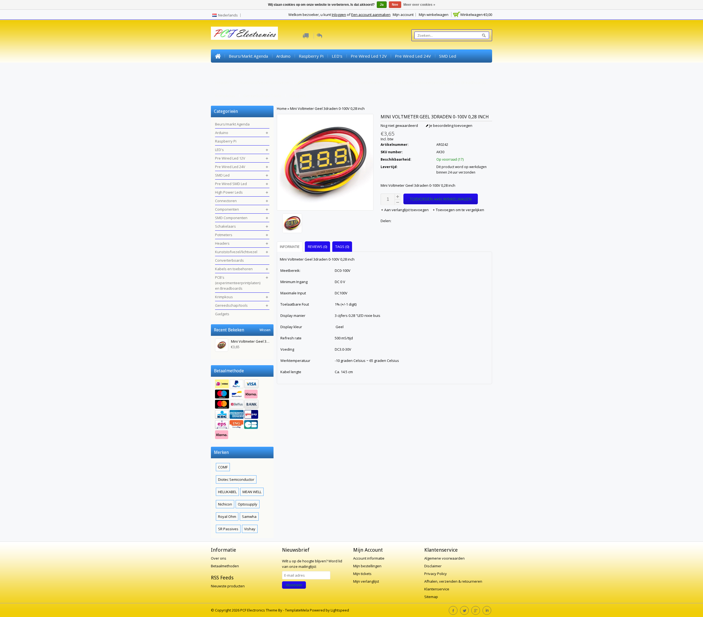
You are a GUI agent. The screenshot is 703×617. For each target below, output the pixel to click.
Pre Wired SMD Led (233, 69)
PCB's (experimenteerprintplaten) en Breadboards (438, 82)
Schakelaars (425, 69)
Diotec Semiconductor (236, 479)
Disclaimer (433, 565)
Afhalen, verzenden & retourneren (453, 581)
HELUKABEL (227, 491)
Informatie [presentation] (290, 246)
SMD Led (447, 56)
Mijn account (403, 14)
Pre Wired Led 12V (369, 56)
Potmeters (454, 69)
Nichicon (225, 504)
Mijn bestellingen (367, 565)
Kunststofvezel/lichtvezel (264, 82)
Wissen (265, 330)
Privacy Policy (435, 573)
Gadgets (297, 95)
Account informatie (368, 558)
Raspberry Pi (311, 56)
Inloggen (339, 14)
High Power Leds (277, 69)
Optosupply (247, 504)
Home (218, 56)
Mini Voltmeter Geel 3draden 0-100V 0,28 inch (327, 108)
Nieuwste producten (228, 586)
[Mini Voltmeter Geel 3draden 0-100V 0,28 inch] (325, 223)
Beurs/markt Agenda (248, 56)
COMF (223, 467)
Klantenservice (436, 589)
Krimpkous (225, 95)
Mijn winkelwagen (433, 14)
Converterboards (314, 82)
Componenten (347, 69)
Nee (395, 5)
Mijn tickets (362, 573)
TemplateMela (297, 610)
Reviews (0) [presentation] (317, 246)
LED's (337, 56)
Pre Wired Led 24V (413, 56)
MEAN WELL (251, 491)
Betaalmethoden (225, 565)
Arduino (283, 56)
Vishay (249, 528)
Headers (223, 82)
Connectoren (314, 69)
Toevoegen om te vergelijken (459, 209)
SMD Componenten (387, 69)
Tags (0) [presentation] (342, 246)
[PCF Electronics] (244, 33)
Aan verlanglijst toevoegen (406, 209)
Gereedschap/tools (262, 95)
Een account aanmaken (370, 14)
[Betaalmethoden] (242, 410)
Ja (382, 5)
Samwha (249, 516)
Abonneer (294, 584)
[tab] (290, 246)
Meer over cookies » (419, 5)
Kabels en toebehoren (360, 82)
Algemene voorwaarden (444, 558)
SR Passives (228, 528)
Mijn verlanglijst (366, 581)
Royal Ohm (227, 516)
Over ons (218, 558)
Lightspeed (340, 610)
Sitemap (431, 596)
